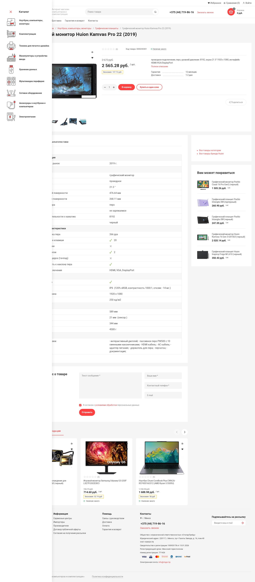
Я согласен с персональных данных (111, 405)
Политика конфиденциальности (107, 576)
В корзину (126, 87)
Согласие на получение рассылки (69, 533)
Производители (61, 526)
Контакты (93, 20)
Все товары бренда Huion (211, 153)
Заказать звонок (205, 12)
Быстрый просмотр (106, 458)
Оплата (105, 526)
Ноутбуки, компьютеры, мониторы (74, 28)
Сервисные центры (62, 518)
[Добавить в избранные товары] (71, 449)
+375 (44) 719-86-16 (182, 12)
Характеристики (59, 142)
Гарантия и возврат (75, 20)
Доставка (56, 20)
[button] (185, 432)
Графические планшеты (106, 28)
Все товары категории (210, 150)
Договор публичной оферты (67, 529)
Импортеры (59, 522)
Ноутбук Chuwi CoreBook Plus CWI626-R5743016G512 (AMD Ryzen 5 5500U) (157, 482)
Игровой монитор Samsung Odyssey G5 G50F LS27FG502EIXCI (105, 482)
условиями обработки (106, 405)
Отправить (87, 412)
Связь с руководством (113, 518)
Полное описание (159, 66)
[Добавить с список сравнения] (71, 443)
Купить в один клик (149, 87)
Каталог (24, 11)
